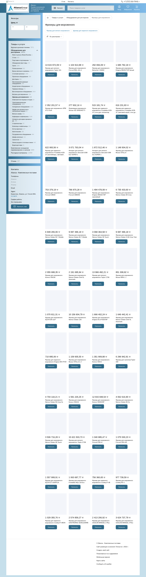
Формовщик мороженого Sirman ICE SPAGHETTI (77, 109)
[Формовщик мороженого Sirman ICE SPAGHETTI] (79, 91)
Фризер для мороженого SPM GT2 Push (55, 109)
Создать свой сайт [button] (103, 550)
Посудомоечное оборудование (23, 134)
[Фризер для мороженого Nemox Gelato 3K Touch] (103, 218)
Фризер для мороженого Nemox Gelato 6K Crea (124, 194)
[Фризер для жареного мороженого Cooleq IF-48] (103, 463)
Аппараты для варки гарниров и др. (22, 120)
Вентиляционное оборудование (23, 91)
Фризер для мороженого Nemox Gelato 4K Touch (53, 441)
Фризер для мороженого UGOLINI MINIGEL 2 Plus (101, 522)
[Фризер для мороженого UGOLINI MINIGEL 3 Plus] (126, 504)
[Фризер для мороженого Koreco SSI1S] (103, 343)
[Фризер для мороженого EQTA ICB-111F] (56, 301)
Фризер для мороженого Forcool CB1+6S (124, 441)
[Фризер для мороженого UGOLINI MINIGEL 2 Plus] (103, 504)
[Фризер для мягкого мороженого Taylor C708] (79, 423)
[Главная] (47, 17)
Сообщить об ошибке (104, 564)
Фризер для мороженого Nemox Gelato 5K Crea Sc (54, 401)
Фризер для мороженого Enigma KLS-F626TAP (100, 318)
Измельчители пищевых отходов (23, 100)
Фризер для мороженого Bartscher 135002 (100, 69)
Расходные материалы (21, 153)
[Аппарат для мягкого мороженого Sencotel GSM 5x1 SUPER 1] (103, 134)
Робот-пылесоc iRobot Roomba (22, 55)
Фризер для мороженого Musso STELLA (124, 151)
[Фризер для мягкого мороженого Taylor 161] (56, 51)
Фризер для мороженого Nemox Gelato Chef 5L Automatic (77, 277)
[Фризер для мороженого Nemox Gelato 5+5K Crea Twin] (126, 218)
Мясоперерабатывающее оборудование (20, 82)
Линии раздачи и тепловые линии (24, 142)
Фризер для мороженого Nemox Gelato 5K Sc (124, 401)
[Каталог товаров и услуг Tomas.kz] (10, 2)
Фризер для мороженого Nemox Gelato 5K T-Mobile (54, 236)
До (27, 27)
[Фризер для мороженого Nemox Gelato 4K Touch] (56, 423)
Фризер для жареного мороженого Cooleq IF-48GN (55, 522)
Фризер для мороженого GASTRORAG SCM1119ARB (78, 522)
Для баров (16, 79)
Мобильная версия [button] (103, 557)
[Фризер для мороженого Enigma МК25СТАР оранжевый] (103, 176)
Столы (15, 57)
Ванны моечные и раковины (22, 71)
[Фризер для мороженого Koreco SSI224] (79, 383)
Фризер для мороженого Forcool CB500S (77, 194)
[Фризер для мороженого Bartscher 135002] (103, 51)
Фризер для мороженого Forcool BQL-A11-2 (77, 69)
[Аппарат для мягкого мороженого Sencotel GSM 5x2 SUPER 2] (79, 134)
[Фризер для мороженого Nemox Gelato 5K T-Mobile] (56, 218)
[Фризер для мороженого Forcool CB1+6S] (126, 423)
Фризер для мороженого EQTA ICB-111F (53, 318)
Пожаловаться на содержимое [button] (107, 553)
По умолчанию (55, 36)
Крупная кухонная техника (22, 47)
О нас (63, 1)
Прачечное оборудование (21, 76)
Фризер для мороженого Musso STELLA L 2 (77, 361)
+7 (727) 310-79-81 (131, 1)
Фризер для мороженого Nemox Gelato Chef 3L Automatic (124, 319)
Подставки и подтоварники (22, 60)
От (13, 27)
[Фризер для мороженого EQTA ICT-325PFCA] (56, 463)
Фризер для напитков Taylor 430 (125, 361)
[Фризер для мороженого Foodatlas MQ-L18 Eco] (79, 463)
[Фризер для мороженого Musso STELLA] (126, 134)
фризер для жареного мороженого (85, 30)
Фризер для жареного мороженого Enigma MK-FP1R (55, 361)
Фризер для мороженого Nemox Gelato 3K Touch (100, 236)
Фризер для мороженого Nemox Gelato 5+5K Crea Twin (126, 236)
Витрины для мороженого (21, 94)
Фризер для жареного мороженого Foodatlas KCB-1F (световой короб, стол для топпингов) (126, 110)
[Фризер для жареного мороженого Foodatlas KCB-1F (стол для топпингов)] (103, 91)
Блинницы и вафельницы (21, 126)
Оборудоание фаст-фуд (21, 63)
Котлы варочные (18, 129)
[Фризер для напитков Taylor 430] (126, 343)
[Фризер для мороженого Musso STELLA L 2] (79, 343)
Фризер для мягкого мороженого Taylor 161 (53, 69)
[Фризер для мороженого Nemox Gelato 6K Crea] (126, 176)
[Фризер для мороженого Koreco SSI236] (56, 258)
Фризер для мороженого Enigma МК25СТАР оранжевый (100, 195)
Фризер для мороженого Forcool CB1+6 (100, 441)
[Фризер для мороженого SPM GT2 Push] (56, 91)
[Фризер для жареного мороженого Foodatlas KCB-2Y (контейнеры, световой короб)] (56, 134)
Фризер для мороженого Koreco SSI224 (77, 401)
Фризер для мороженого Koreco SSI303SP (100, 401)
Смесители (16, 140)
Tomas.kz (119, 547)
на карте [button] (14, 196)
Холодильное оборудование (22, 107)
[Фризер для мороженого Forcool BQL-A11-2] (79, 51)
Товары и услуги (57, 17)
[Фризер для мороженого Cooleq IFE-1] (126, 463)
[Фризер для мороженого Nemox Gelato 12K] (79, 301)
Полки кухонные (18, 68)
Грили (16, 65)
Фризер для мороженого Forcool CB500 (53, 194)
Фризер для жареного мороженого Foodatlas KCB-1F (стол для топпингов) (102, 110)
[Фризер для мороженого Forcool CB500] (56, 176)
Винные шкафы (18, 114)
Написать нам (22, 206)
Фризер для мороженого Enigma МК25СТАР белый (125, 69)
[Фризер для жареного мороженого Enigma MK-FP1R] (56, 343)
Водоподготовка (18, 145)
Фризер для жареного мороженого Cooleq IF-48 (101, 481)
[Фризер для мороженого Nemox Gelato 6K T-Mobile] (79, 218)
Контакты (71, 1)
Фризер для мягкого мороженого (58, 30)
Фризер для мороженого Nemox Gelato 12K (77, 318)
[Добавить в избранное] (64, 42)
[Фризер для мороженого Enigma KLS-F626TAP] (103, 301)
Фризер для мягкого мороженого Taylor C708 (77, 441)
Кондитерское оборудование (22, 86)
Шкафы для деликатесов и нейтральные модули (20, 110)
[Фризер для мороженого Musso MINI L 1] (126, 258)
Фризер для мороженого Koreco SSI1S (100, 361)
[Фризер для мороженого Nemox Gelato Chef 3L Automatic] (126, 301)
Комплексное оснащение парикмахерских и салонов (22, 149)
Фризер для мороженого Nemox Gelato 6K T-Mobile (78, 236)
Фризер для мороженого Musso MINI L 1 (124, 276)
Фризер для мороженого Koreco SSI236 (53, 276)
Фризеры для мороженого (22, 97)
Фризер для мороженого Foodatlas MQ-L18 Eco (77, 481)
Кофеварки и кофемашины (22, 116)
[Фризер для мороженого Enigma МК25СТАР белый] (126, 51)
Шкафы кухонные (19, 137)
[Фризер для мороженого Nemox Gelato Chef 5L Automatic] (79, 258)
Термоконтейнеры (19, 89)
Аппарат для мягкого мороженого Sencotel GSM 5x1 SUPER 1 (101, 152)
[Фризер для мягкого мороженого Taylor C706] (103, 258)
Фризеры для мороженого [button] (101, 17)
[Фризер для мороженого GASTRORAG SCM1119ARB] (79, 504)
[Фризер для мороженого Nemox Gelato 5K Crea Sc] (56, 383)
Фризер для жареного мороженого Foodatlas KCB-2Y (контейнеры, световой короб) (55, 153)
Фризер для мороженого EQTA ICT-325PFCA (53, 481)
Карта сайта (101, 560)
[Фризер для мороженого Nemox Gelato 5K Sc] (126, 383)
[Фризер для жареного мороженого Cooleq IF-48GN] (56, 504)
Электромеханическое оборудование (19, 103)
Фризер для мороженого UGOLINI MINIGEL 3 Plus (124, 522)
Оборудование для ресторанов (77, 17)
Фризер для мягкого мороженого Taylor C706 (100, 276)
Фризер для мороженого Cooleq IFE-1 (124, 481)
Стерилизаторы (18, 123)
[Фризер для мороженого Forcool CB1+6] (103, 423)
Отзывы (15, 161)
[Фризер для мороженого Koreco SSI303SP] (103, 383)
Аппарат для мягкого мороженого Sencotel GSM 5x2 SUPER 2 (78, 152)
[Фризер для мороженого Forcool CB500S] (79, 176)
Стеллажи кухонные (20, 74)
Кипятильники (18, 131)
